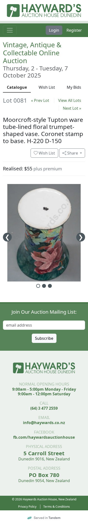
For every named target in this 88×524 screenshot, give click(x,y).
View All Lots (69, 100)
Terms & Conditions (56, 507)
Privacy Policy (27, 507)
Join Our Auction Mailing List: (44, 312)
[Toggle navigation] (10, 30)
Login (54, 30)
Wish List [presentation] (47, 87)
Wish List (46, 153)
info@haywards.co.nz (44, 422)
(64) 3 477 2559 (44, 408)
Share (72, 153)
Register (74, 30)
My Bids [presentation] (74, 87)
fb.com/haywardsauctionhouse (44, 437)
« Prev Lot (40, 100)
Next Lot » (72, 108)
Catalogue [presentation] (17, 87)
